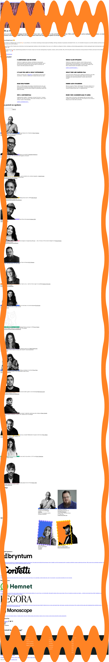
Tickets (27, 639)
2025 (73, 639)
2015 (73, 650)
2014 (73, 652)
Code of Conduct (29, 641)
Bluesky (50, 641)
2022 (73, 641)
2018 (73, 645)
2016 (73, 648)
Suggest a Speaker (30, 645)
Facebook (51, 647)
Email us (51, 648)
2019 (73, 643)
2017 (73, 647)
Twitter (50, 639)
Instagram (51, 645)
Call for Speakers (30, 643)
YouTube (51, 643)
